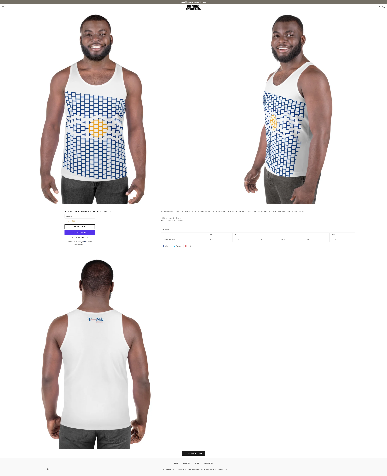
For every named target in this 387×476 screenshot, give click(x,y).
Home (176, 463)
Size (67, 216)
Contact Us (208, 463)
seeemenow (170, 469)
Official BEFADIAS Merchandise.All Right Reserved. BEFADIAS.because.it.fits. (201, 469)
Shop (197, 463)
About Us (186, 463)
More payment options (80, 237)
